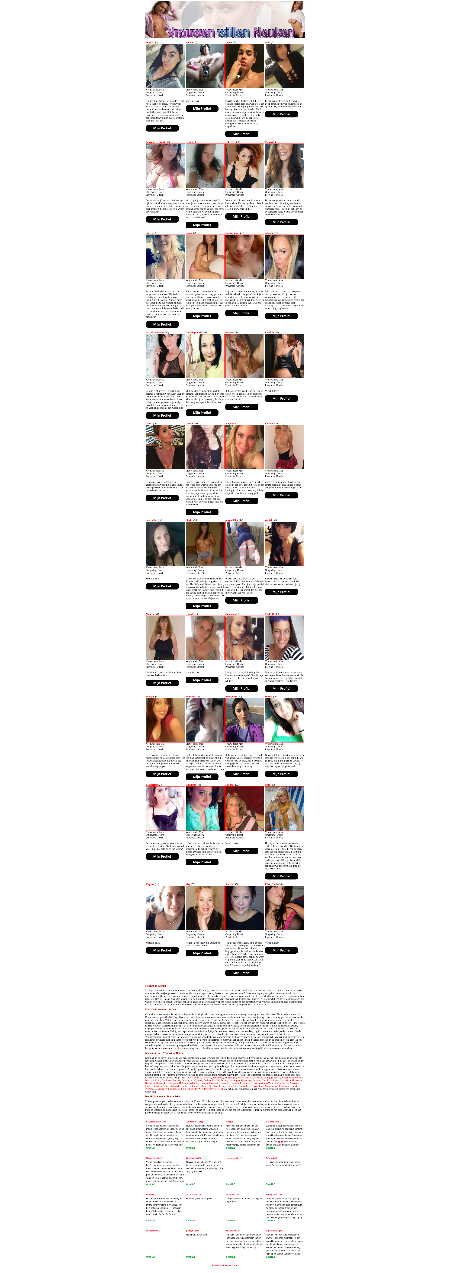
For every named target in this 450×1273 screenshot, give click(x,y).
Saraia (189, 233)
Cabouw (198, 1080)
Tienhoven (284, 1086)
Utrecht (294, 1086)
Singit (228, 423)
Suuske (229, 884)
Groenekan (285, 1080)
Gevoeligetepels (194, 332)
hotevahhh (151, 520)
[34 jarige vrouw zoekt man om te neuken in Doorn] (284, 187)
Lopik (278, 1083)
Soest (224, 1086)
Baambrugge (266, 1077)
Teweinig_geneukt (155, 142)
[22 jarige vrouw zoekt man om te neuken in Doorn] (244, 87)
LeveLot (269, 423)
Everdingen (273, 1080)
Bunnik (176, 1080)
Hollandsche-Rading (189, 1083)
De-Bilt (216, 1080)
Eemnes (257, 1080)
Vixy (188, 884)
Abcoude (194, 1077)
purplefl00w (231, 520)
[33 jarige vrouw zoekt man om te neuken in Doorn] (284, 87)
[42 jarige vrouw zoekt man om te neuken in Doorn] (205, 187)
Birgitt (189, 520)
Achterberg (205, 1077)
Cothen (207, 1080)
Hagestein (297, 1080)
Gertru (229, 332)
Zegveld (212, 1089)
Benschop (286, 1077)
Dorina (268, 696)
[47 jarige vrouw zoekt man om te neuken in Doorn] (165, 741)
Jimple (149, 42)
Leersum (224, 1083)
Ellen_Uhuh (271, 884)
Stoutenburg (271, 1086)
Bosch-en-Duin (152, 1080)
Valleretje (230, 142)
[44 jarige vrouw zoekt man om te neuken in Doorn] (244, 468)
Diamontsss (231, 614)
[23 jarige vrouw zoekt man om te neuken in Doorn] (165, 87)
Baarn (277, 1077)
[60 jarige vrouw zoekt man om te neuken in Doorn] (284, 830)
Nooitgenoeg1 (232, 233)
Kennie (189, 142)
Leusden (234, 1083)
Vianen (161, 1089)
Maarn (285, 1083)
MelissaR (270, 142)
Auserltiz (254, 1077)
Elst (264, 1080)
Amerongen (230, 1077)
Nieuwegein (162, 1086)
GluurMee (191, 614)
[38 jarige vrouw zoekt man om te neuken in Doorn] (205, 377)
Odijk (184, 1086)
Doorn (224, 1080)
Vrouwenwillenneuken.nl (225, 1265)
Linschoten (245, 1083)
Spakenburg (258, 1086)
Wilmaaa (190, 42)
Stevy (149, 233)
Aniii (267, 42)
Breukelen (167, 1080)
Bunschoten (187, 1080)
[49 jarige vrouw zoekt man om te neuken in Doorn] (205, 278)
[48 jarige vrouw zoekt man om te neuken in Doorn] (284, 377)
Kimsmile (191, 785)
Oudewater (194, 1086)
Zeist (220, 1089)
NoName (229, 785)
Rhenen (204, 1086)
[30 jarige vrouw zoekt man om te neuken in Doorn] (244, 741)
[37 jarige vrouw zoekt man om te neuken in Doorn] (165, 278)
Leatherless (152, 785)
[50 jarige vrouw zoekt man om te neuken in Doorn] (205, 565)
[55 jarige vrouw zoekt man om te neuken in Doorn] (244, 929)
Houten (204, 1083)
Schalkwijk (214, 1086)
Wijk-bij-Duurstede (187, 1089)
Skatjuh (150, 696)
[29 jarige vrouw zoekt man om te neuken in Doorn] (284, 741)
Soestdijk (233, 1086)
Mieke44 (269, 614)
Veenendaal (150, 1089)
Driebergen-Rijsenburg (240, 1080)
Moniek (150, 614)
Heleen (189, 423)
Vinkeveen (171, 1089)
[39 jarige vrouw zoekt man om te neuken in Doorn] (244, 187)
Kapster (150, 884)
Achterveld (217, 1077)
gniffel (268, 520)
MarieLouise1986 (155, 332)
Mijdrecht (150, 1086)
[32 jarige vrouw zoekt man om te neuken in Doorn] (244, 278)
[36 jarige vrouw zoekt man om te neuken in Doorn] (284, 278)
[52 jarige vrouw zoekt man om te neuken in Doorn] (165, 565)
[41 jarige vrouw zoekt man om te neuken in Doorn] (205, 87)
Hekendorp (172, 1083)
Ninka (149, 423)
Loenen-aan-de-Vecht (263, 1083)
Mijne (268, 785)
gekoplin (269, 233)
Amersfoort (243, 1077)
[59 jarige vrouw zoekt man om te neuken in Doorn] (205, 929)
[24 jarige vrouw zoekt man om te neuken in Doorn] (165, 830)
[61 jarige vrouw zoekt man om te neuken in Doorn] (165, 659)
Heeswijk (160, 1083)
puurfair (190, 696)
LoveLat (269, 332)
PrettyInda (231, 696)
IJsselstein (214, 1083)
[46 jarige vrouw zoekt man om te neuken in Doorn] (165, 468)
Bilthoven (297, 1077)
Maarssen (294, 1083)
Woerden (202, 1089)
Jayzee (228, 42)
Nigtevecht (174, 1086)
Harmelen (150, 1083)
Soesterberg (245, 1086)
